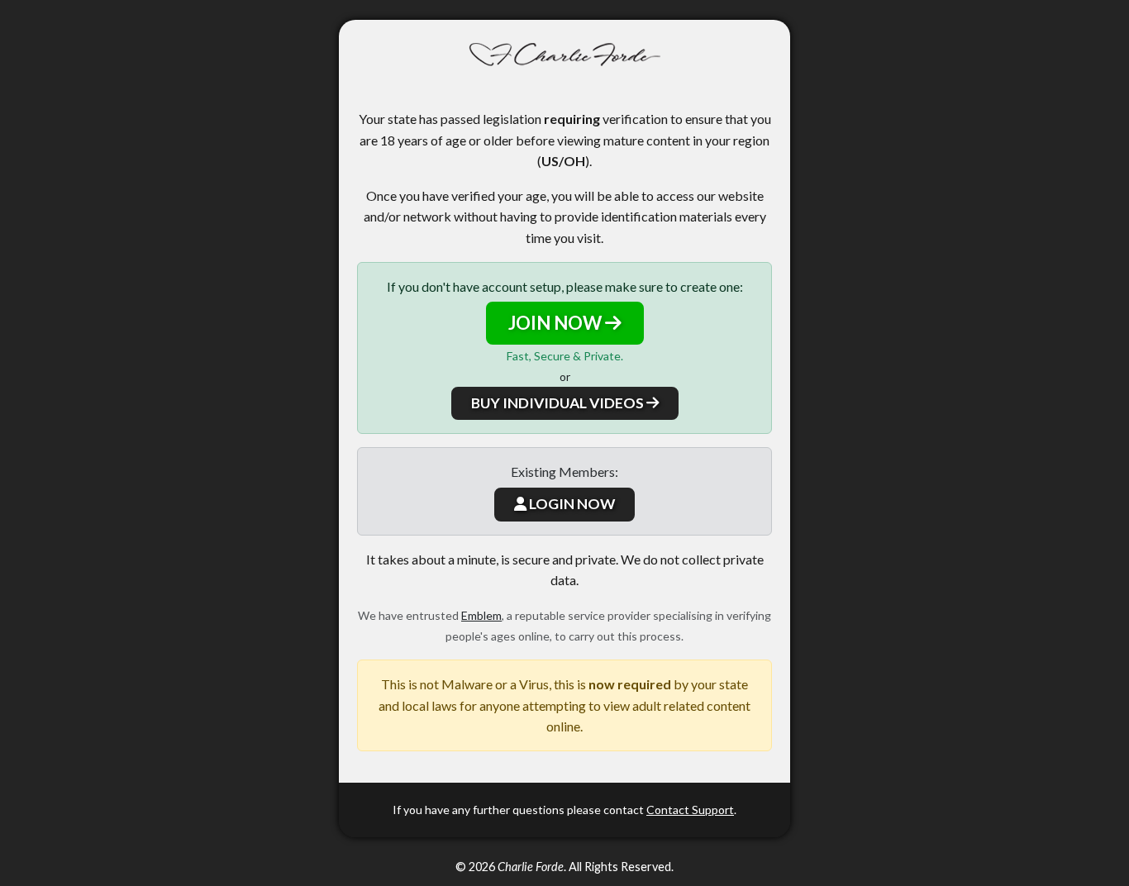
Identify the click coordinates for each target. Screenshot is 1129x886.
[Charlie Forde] (565, 55)
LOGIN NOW (570, 503)
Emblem (481, 615)
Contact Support (690, 810)
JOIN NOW (556, 323)
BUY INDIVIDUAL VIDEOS (558, 403)
